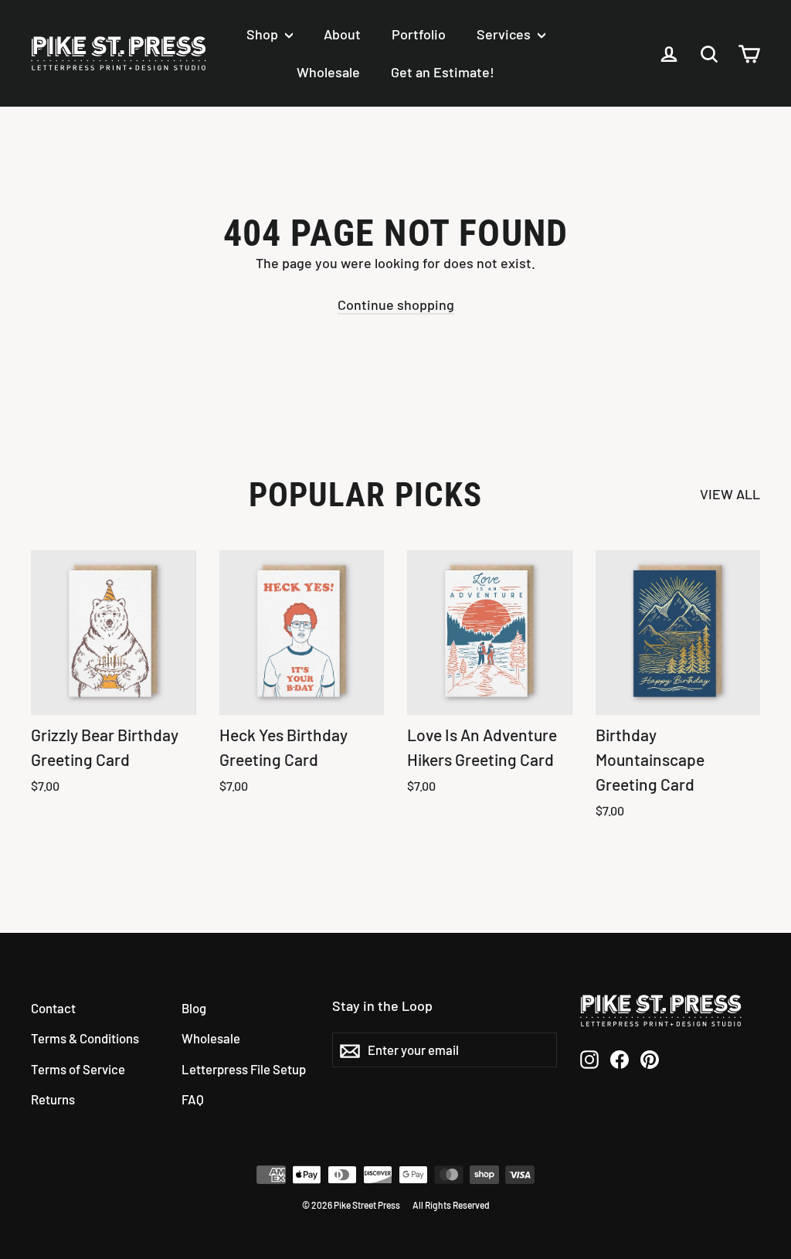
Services (505, 34)
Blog (194, 1008)
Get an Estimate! (442, 71)
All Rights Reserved (451, 1204)
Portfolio (419, 34)
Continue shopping (396, 304)
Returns (53, 1099)
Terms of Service (78, 1069)
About (342, 34)
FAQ (193, 1099)
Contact (53, 1008)
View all (730, 493)
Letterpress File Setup (244, 1069)
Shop (263, 34)
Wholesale (328, 71)
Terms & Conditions (85, 1038)
